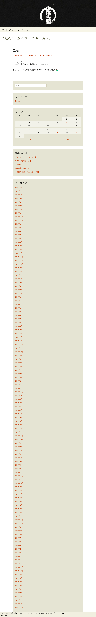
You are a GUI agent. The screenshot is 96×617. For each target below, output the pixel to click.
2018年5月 (18, 545)
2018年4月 (18, 549)
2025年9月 (18, 228)
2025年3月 (18, 246)
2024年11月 (19, 260)
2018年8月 (18, 534)
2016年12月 (19, 607)
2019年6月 (18, 498)
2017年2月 (18, 600)
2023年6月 (18, 322)
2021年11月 (19, 392)
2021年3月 (18, 421)
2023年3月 (18, 333)
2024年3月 (18, 290)
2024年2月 (18, 293)
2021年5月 (18, 414)
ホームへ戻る (7, 30)
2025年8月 (18, 231)
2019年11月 (19, 479)
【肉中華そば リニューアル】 (26, 157)
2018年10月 (19, 527)
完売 (16, 51)
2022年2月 (18, 381)
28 (57, 133)
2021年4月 (18, 417)
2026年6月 (18, 195)
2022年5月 (18, 370)
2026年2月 (18, 209)
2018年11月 (19, 523)
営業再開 (18, 164)
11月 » (67, 139)
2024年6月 (18, 279)
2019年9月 (18, 487)
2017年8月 (18, 578)
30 (76, 133)
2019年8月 (18, 490)
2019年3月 (18, 509)
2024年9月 (18, 268)
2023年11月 (19, 304)
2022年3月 (18, 377)
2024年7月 (18, 275)
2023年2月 (18, 337)
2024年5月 (18, 282)
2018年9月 (18, 531)
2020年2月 (18, 469)
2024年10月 (19, 264)
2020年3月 (18, 465)
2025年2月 (18, 249)
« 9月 (29, 139)
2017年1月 (18, 604)
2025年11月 (19, 220)
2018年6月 (18, 542)
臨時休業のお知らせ (22, 168)
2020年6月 (18, 454)
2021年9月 (18, 399)
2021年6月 (18, 410)
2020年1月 (18, 472)
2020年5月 (18, 458)
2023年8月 (18, 315)
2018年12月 (19, 520)
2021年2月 (18, 425)
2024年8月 (18, 271)
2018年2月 (18, 556)
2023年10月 (19, 308)
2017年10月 (19, 571)
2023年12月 (19, 301)
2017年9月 (18, 574)
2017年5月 (18, 589)
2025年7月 (18, 235)
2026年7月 (18, 191)
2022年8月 (18, 359)
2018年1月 (18, 560)
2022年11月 (19, 348)
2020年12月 (19, 432)
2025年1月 (18, 253)
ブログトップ (23, 30)
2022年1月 (18, 385)
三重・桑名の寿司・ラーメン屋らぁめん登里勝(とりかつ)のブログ (33, 613)
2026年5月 (18, 198)
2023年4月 (18, 330)
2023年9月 (18, 312)
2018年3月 (18, 553)
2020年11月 (19, 436)
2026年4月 (18, 202)
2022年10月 (19, 352)
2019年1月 (18, 516)
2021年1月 (18, 428)
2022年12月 (19, 344)
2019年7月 (18, 494)
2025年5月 (18, 242)
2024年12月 (19, 257)
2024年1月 (18, 297)
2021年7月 (18, 406)
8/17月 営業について (23, 161)
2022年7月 (18, 363)
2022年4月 (18, 374)
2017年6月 (18, 585)
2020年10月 (19, 439)
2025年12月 (19, 217)
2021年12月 (19, 388)
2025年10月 (19, 224)
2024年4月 (18, 286)
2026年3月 (18, 206)
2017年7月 (18, 582)
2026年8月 (18, 187)
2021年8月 (18, 403)
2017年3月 (18, 596)
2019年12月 (19, 476)
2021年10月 (19, 395)
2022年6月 (18, 366)
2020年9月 (18, 443)
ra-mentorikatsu (46, 55)
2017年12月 (19, 563)
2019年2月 (18, 512)
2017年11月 (19, 567)
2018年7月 (18, 538)
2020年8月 (18, 447)
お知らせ (33, 55)
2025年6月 (18, 238)
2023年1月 (18, 341)
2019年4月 (18, 505)
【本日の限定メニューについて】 (27, 172)
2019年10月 (19, 483)
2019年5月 (18, 501)
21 (57, 129)
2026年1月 (18, 213)
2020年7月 (18, 450)
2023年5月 (18, 326)
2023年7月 (18, 319)
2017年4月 (18, 593)
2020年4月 (18, 461)
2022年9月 (18, 355)
